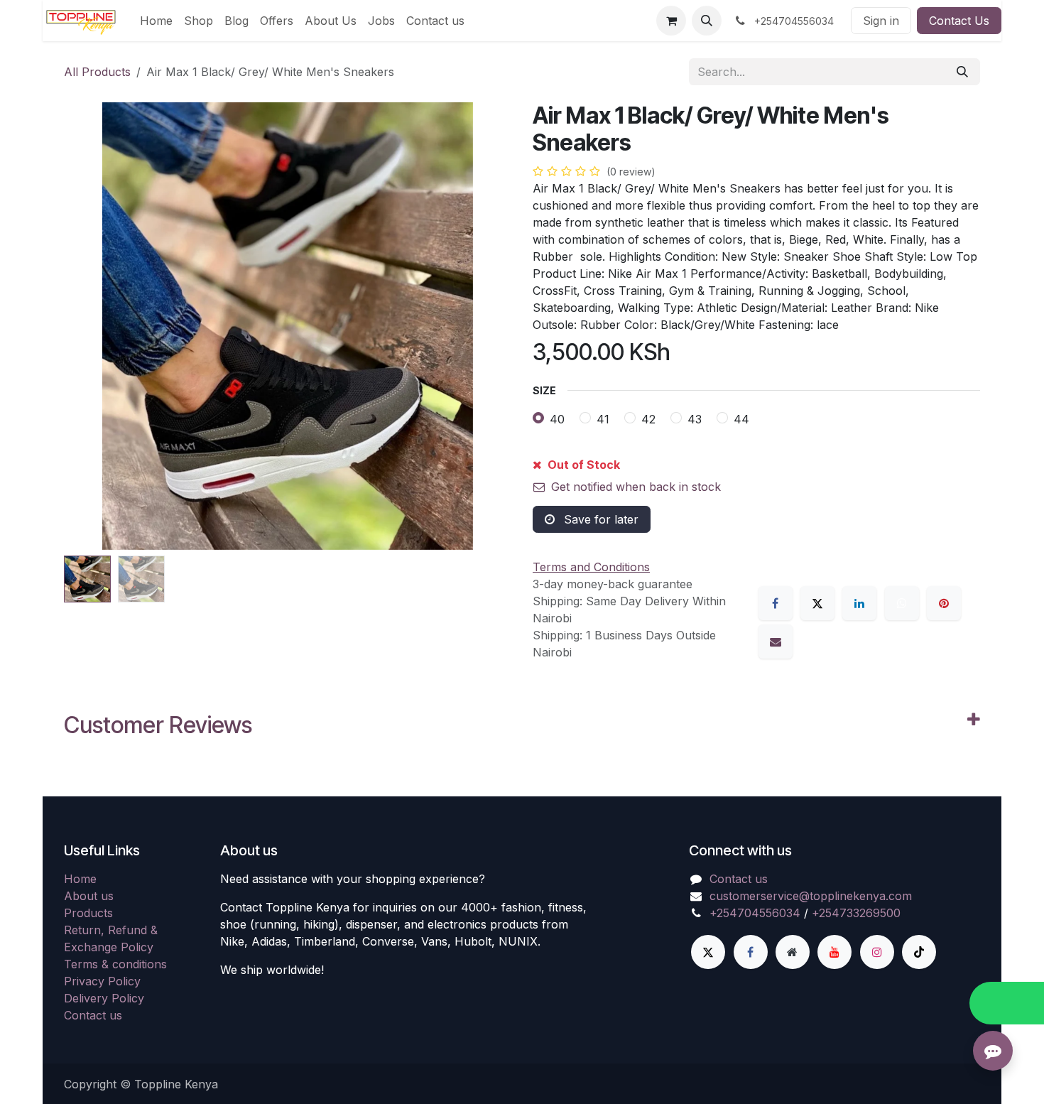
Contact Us (959, 20)
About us (89, 896)
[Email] (775, 641)
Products (88, 913)
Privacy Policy (102, 981)
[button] (707, 21)
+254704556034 (754, 913)
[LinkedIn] (859, 603)
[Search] (962, 71)
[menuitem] (156, 20)
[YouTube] (834, 952)
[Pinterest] (944, 603)
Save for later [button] (599, 519)
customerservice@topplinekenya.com (810, 896)
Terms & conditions (115, 964)
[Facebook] (775, 603)
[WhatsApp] (902, 603)
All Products (97, 72)
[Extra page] (793, 952)
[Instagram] (877, 952)
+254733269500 (856, 913)
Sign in (881, 20)
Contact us (93, 1015)
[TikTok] (919, 952)
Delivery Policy (104, 998)
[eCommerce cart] (671, 21)
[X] (817, 603)
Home (80, 879)
